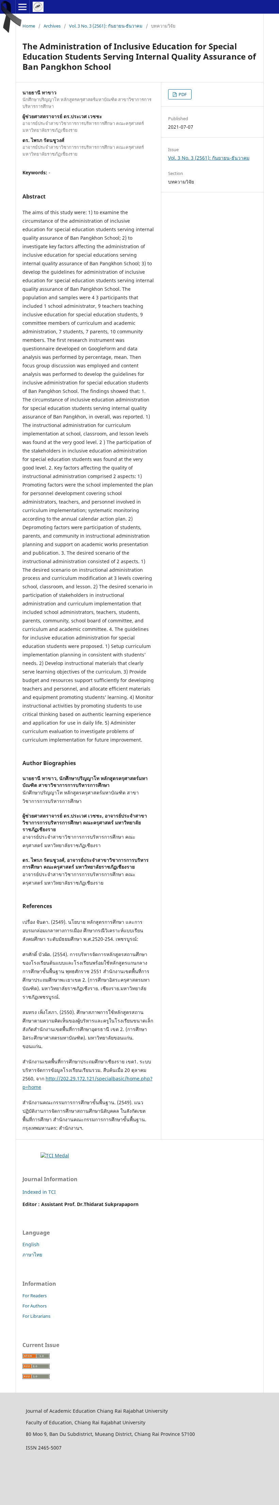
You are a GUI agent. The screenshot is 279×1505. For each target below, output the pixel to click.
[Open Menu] (22, 7)
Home (28, 26)
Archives (52, 26)
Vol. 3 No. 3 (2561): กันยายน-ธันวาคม (106, 26)
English (30, 1244)
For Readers (34, 1296)
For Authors (34, 1306)
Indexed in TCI (39, 1192)
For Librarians (36, 1316)
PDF (182, 94)
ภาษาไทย (32, 1254)
